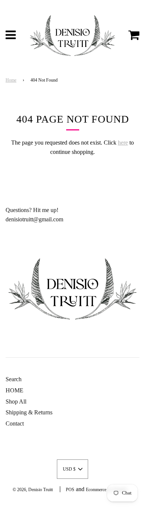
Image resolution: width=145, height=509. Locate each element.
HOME (14, 390)
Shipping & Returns (29, 412)
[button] (72, 469)
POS (70, 489)
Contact (15, 423)
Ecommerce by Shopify (106, 489)
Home (11, 80)
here (123, 142)
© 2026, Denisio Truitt (33, 489)
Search (14, 379)
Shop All (16, 401)
